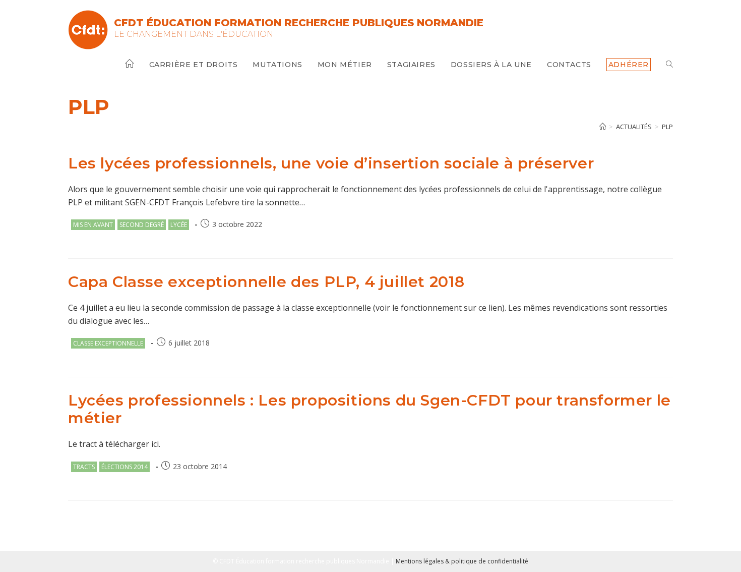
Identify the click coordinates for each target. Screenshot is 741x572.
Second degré (141, 224)
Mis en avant (93, 224)
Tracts (84, 467)
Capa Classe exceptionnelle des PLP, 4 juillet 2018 (266, 281)
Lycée (178, 224)
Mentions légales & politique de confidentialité (462, 561)
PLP (667, 126)
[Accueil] (602, 126)
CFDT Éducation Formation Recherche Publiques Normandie (298, 23)
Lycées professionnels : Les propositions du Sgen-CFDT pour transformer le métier (369, 409)
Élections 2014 (124, 467)
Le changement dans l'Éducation (193, 34)
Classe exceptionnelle (108, 343)
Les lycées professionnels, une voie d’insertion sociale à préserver (331, 163)
